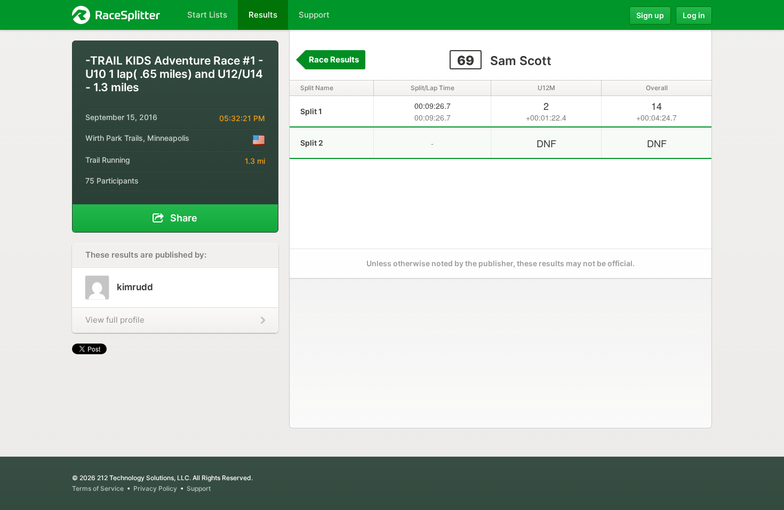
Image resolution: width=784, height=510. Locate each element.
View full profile (115, 320)
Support (199, 488)
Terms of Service (98, 488)
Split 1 (311, 111)
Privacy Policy (155, 488)
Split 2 (311, 142)
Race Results (334, 59)
